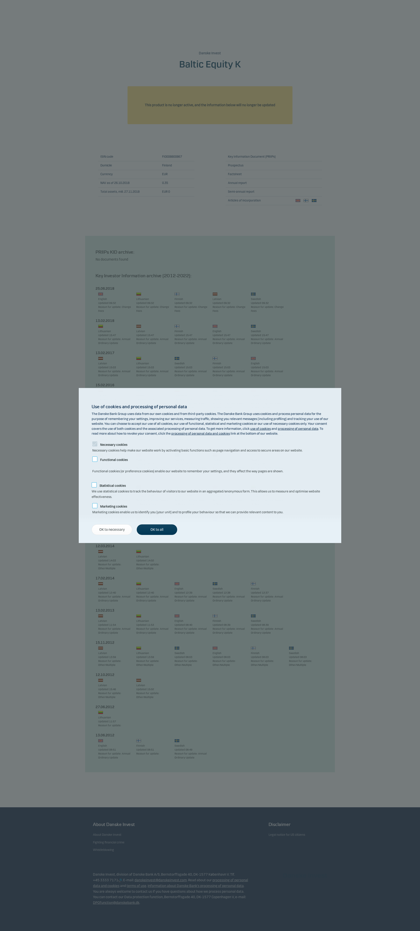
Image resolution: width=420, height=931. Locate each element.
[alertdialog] (210, 465)
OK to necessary (112, 529)
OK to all (156, 529)
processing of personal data (298, 429)
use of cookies (260, 429)
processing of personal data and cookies (200, 434)
